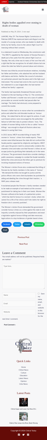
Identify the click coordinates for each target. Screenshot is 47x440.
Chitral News (23, 370)
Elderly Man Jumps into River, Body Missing (23, 423)
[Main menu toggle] (42, 9)
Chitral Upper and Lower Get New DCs (23, 409)
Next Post (23, 244)
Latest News (23, 378)
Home (23, 367)
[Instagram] (28, 435)
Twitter (17, 224)
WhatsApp (39, 224)
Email (5, 230)
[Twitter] (23, 435)
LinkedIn (27, 224)
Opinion (24, 381)
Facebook (6, 224)
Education (23, 375)
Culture (23, 373)
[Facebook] (19, 435)
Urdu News (23, 384)
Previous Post (23, 237)
